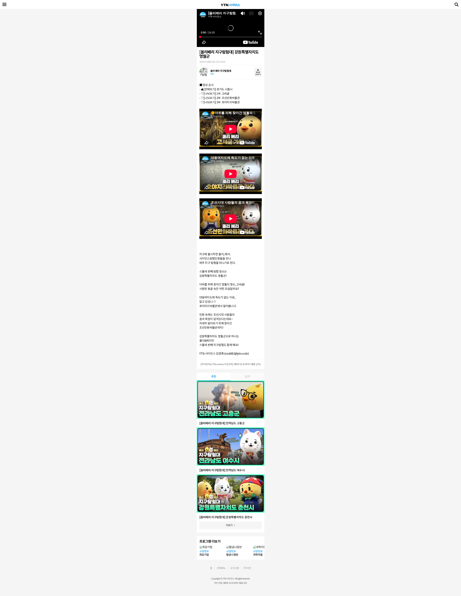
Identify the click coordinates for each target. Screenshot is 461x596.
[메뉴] (4, 4)
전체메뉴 (221, 568)
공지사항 (234, 568)
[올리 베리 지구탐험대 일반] (215, 77)
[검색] (456, 4)
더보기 (229, 525)
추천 (213, 376)
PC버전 (247, 568)
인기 (247, 376)
